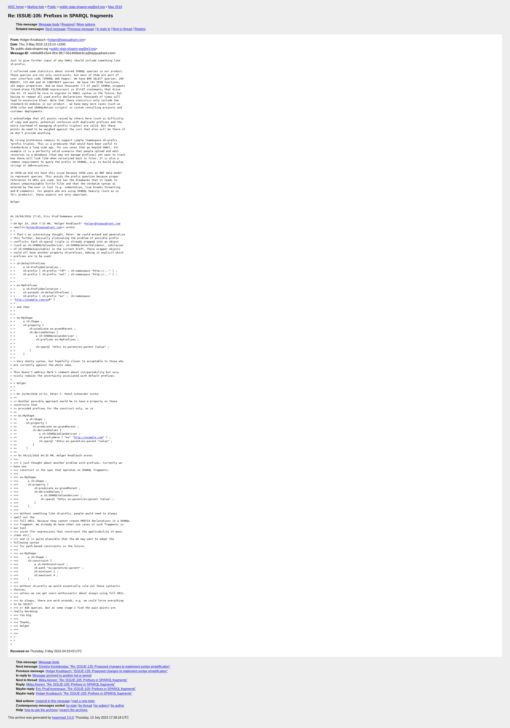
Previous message (81, 29)
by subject (101, 705)
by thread (85, 705)
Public (51, 7)
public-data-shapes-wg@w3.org (82, 7)
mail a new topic (83, 701)
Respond (68, 24)
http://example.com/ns (32, 299)
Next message (55, 29)
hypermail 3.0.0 (63, 717)
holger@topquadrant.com (66, 39)
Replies (140, 29)
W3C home (16, 7)
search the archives (73, 710)
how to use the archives (41, 710)
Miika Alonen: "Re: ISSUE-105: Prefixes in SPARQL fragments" (83, 680)
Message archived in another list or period (61, 675)
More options (86, 24)
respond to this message (52, 701)
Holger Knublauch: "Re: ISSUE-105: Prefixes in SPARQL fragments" (84, 693)
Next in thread (122, 29)
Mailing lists (35, 7)
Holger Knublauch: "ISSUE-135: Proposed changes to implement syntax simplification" (107, 671)
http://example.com (88, 437)
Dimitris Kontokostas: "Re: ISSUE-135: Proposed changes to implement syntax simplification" (105, 666)
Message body (49, 24)
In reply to (103, 29)
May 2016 (115, 7)
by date (71, 705)
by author (117, 705)
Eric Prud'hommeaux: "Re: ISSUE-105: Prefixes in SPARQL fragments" (86, 689)
